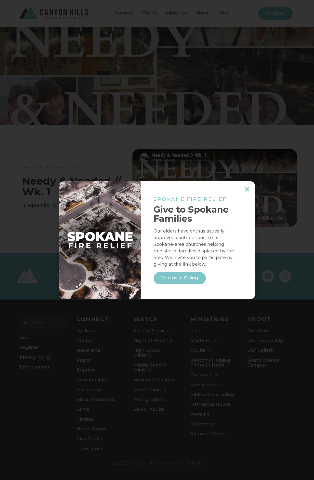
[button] (247, 189)
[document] (157, 240)
